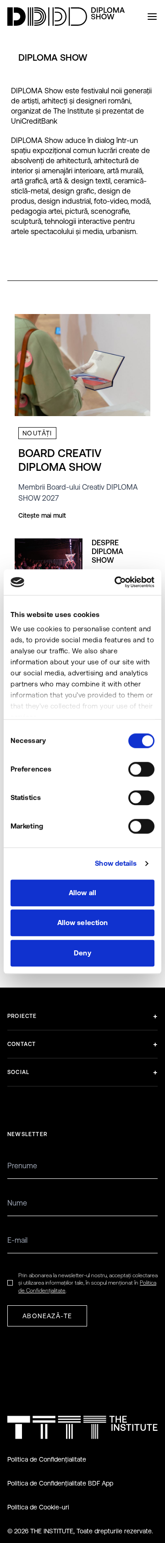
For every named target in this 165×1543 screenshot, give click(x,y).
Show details (116, 863)
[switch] (141, 769)
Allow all (82, 893)
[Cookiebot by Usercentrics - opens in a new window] (116, 582)
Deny (82, 953)
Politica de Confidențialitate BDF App (60, 1483)
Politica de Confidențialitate (46, 1459)
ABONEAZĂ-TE (47, 1316)
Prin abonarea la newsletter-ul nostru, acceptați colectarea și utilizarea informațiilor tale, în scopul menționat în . (88, 1283)
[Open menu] (152, 16)
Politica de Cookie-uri (38, 1507)
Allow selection (82, 922)
